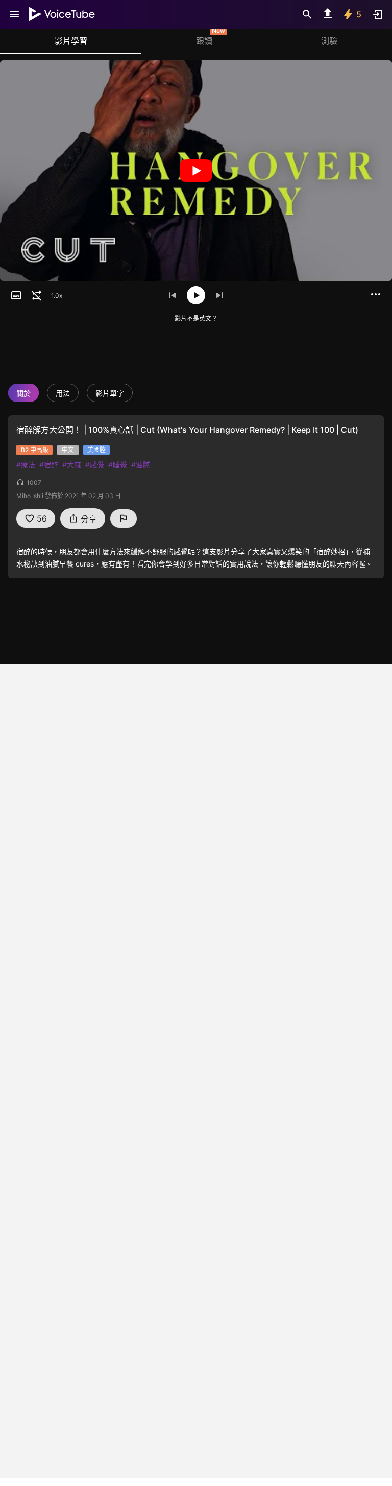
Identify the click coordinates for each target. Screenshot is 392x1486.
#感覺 (94, 464)
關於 (23, 393)
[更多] (375, 294)
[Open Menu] (14, 14)
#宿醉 (48, 464)
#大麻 (71, 464)
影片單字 (109, 393)
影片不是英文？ (196, 318)
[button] (16, 295)
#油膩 (140, 464)
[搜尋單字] (307, 14)
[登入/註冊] (378, 14)
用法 (63, 393)
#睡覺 (117, 464)
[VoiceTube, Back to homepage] (62, 14)
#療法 (25, 464)
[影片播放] (196, 170)
